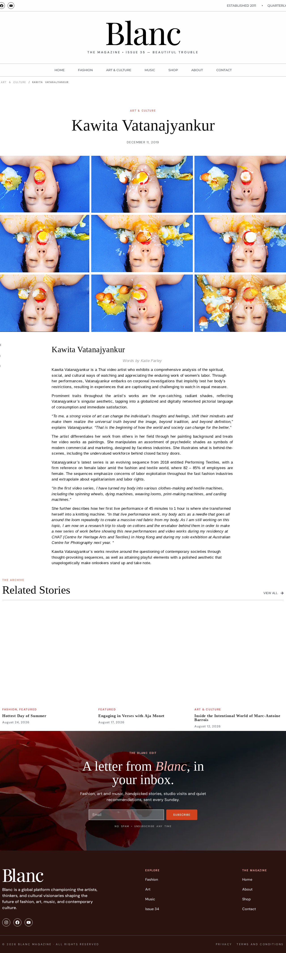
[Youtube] (11, 5)
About (197, 70)
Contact (224, 70)
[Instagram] (6, 922)
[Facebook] (17, 922)
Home (60, 70)
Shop (173, 70)
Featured (28, 709)
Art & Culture (118, 70)
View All (270, 593)
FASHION (85, 70)
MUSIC (150, 70)
